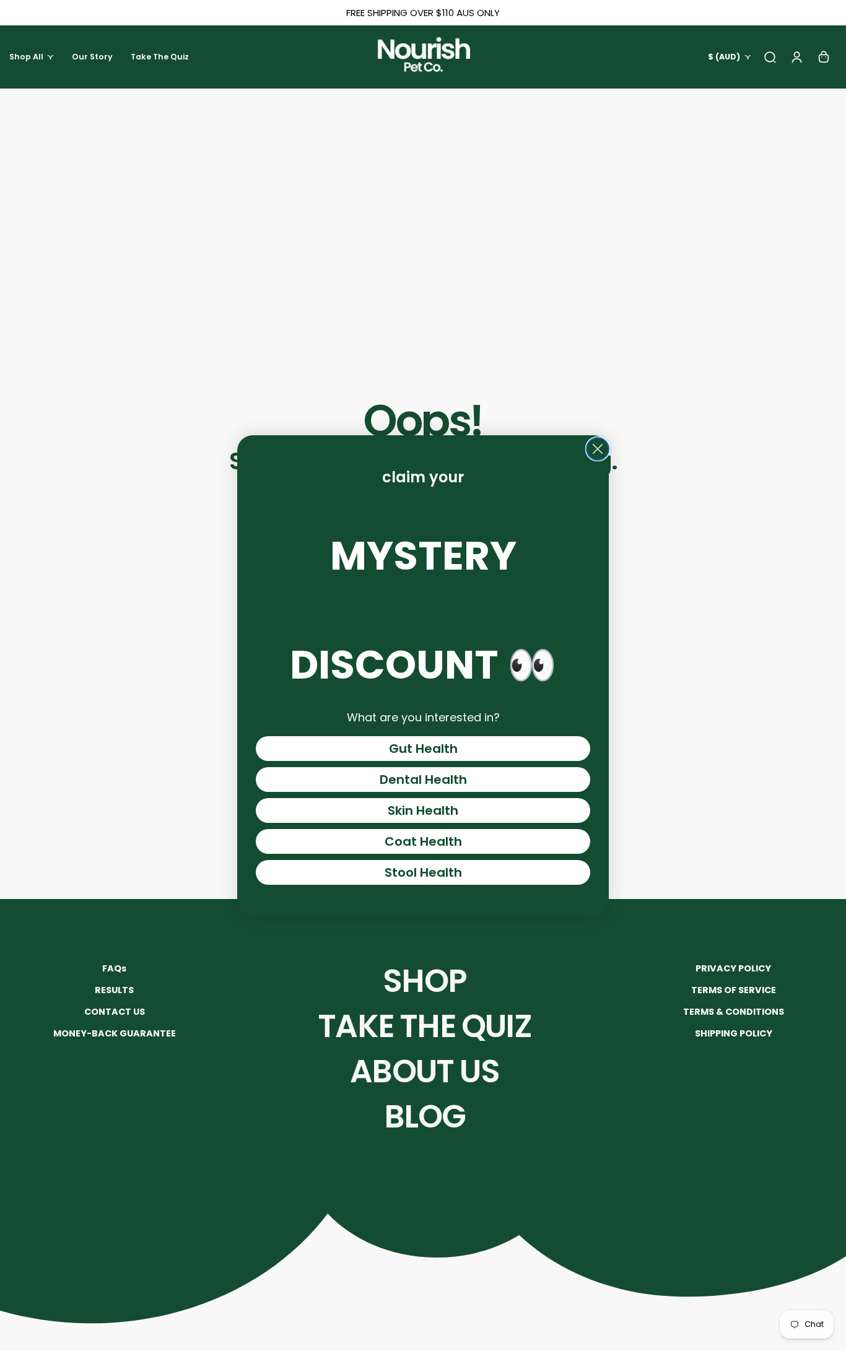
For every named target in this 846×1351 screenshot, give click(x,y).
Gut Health (423, 748)
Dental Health (423, 779)
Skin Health (423, 810)
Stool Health (423, 872)
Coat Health (423, 841)
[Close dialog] (598, 449)
